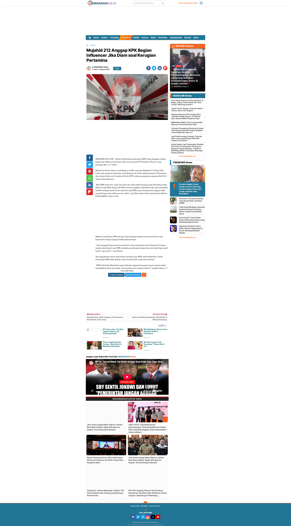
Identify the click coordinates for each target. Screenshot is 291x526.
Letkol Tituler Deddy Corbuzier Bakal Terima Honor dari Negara (187, 109)
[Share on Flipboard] (165, 68)
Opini (195, 37)
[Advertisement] (145, 20)
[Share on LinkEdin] (159, 68)
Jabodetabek (175, 37)
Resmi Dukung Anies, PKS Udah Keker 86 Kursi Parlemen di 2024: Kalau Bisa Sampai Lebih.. (105, 460)
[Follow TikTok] (153, 517)
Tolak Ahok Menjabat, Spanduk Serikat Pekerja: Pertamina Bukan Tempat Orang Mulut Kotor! (192, 210)
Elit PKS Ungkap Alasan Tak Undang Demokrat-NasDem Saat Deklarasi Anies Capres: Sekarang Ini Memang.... (147, 493)
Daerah (187, 37)
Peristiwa (162, 37)
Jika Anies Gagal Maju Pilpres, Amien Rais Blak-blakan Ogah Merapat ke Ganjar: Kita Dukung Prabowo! (105, 427)
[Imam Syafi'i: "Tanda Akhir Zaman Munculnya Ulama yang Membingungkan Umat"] (173, 220)
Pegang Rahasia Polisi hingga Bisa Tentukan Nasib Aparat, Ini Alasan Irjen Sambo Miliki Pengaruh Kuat (186, 116)
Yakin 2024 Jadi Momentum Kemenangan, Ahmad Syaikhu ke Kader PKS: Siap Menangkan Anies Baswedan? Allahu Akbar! (147, 428)
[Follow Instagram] (148, 517)
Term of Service (154, 506)
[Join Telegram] (143, 517)
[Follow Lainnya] (144, 275)
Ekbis (153, 37)
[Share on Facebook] (148, 68)
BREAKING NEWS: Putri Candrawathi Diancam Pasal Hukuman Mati (187, 123)
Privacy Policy (135, 506)
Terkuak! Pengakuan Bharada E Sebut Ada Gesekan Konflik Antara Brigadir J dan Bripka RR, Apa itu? (187, 130)
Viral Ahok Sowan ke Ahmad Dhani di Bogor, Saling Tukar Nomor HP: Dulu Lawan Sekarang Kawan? (187, 102)
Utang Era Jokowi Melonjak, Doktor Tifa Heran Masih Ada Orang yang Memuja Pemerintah (105, 493)
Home (96, 37)
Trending (114, 37)
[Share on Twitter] (154, 68)
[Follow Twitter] (138, 517)
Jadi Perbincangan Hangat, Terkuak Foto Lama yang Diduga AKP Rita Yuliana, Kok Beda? (186, 138)
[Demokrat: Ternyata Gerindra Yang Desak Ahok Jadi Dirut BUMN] (173, 200)
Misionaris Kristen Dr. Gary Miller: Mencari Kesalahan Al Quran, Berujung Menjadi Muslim (190, 229)
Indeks (104, 37)
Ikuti (117, 68)
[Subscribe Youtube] (158, 517)
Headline (126, 37)
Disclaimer (144, 506)
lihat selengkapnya (186, 156)
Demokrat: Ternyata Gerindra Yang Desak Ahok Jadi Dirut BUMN (191, 200)
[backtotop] (145, 503)
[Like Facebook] (133, 517)
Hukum (145, 37)
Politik (136, 37)
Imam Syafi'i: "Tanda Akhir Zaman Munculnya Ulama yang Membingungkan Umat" (192, 220)
